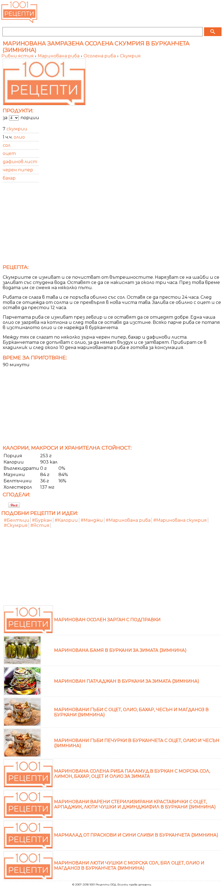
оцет (9, 153)
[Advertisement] (112, 225)
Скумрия (130, 55)
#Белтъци (16, 520)
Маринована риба (59, 55)
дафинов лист (20, 161)
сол (6, 145)
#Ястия (39, 525)
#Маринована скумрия (180, 520)
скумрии (17, 128)
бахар (9, 178)
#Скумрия (16, 525)
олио (19, 137)
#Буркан (42, 520)
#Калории (66, 520)
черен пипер (18, 169)
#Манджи (92, 520)
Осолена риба (100, 55)
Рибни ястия (18, 55)
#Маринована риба (128, 520)
